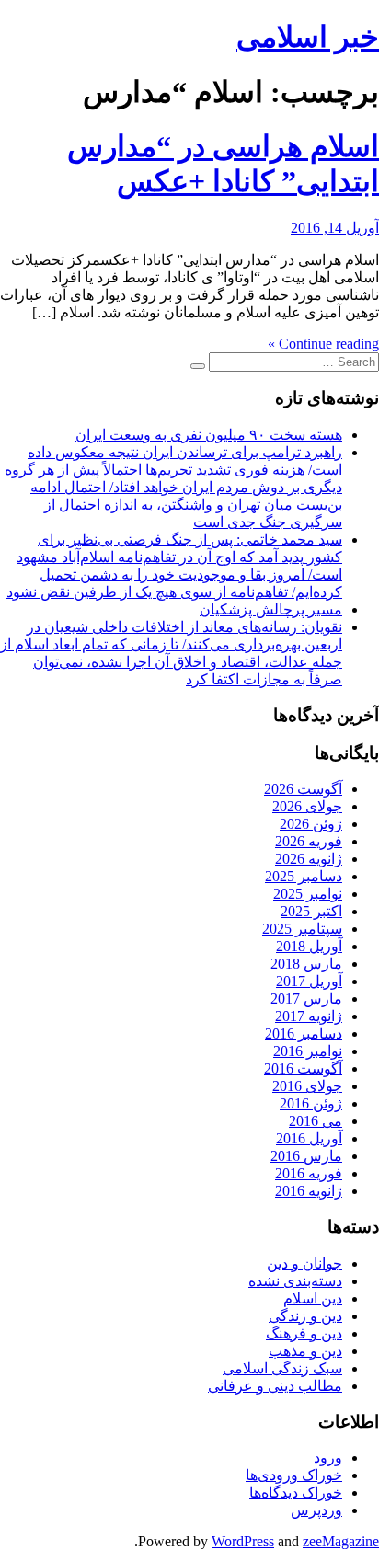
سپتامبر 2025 (302, 928)
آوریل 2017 (309, 981)
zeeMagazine (341, 1541)
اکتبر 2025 (311, 911)
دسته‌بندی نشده (295, 1281)
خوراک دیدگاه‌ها (295, 1492)
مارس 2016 (306, 1156)
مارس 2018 (306, 963)
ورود (328, 1457)
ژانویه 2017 (308, 1016)
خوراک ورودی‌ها (294, 1475)
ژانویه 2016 (308, 1191)
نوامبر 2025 (307, 893)
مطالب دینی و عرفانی (275, 1386)
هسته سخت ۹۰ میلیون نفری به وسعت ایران (208, 434)
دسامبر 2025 (303, 876)
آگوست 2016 (303, 1068)
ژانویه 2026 (308, 859)
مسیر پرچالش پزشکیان (271, 609)
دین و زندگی (305, 1316)
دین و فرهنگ (304, 1333)
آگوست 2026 (303, 789)
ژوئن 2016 (311, 1103)
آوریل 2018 (309, 946)
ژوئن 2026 (311, 824)
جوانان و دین (304, 1263)
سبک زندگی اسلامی (282, 1368)
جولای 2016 (307, 1086)
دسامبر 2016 (303, 1033)
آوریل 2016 (309, 1138)
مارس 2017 (306, 998)
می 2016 (315, 1121)
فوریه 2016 (308, 1173)
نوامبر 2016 (307, 1051)
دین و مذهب (305, 1351)
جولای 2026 (307, 806)
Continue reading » (323, 343)
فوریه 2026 (308, 841)
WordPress (243, 1541)
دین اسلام (312, 1298)
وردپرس (316, 1510)
